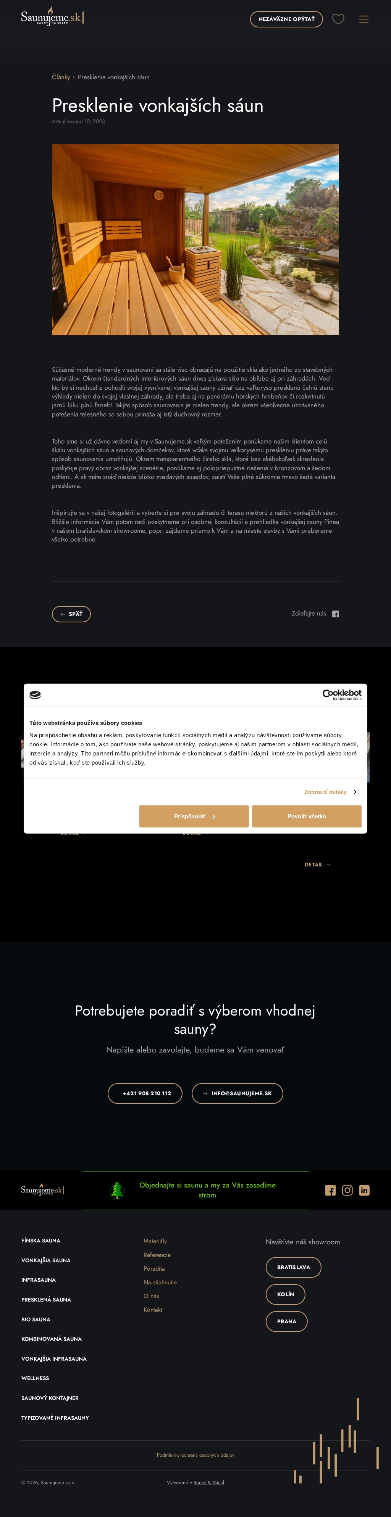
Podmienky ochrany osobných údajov (195, 1455)
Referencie (157, 1255)
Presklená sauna (46, 1300)
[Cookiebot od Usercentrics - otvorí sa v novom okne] (328, 695)
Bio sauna (35, 1320)
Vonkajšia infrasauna (54, 1359)
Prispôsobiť (190, 816)
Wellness (35, 1378)
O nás (151, 1296)
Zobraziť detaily (325, 792)
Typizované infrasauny (55, 1418)
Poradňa (154, 1269)
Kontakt (153, 1310)
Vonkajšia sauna (46, 1260)
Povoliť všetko (307, 816)
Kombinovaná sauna (51, 1339)
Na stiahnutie (160, 1282)
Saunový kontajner (50, 1398)
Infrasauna (38, 1280)
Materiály (155, 1241)
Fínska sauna (40, 1241)
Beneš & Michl (209, 1482)
